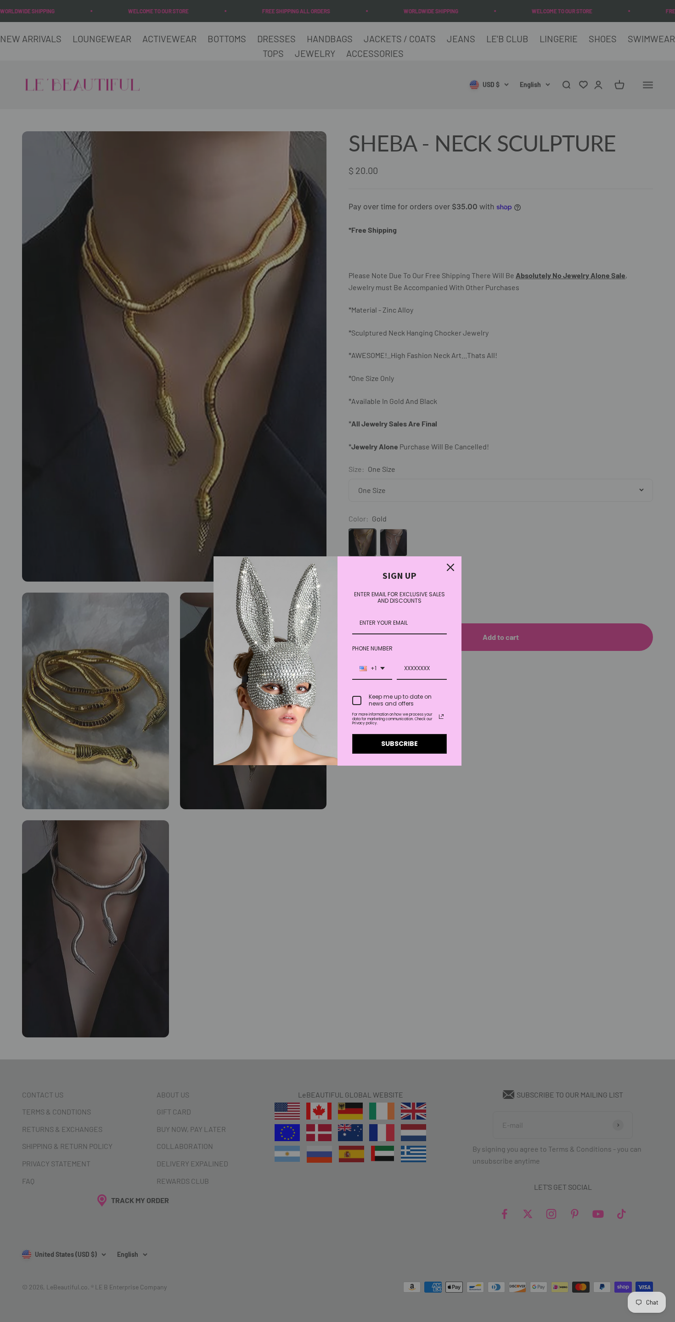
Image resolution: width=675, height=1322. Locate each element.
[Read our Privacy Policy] (441, 716)
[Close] (450, 567)
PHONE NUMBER (372, 648)
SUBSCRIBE (399, 743)
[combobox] (372, 669)
